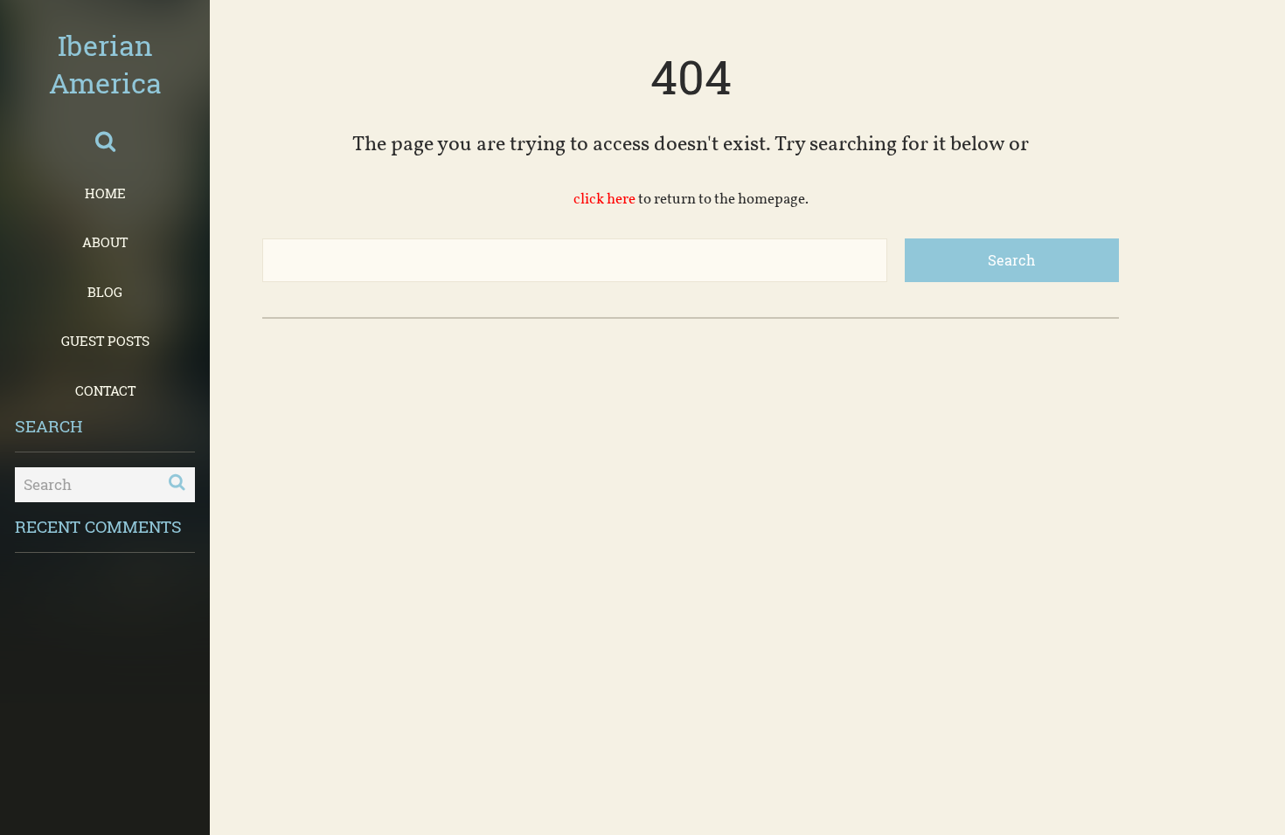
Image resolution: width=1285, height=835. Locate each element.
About (105, 242)
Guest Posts (105, 340)
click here (604, 200)
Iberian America (105, 63)
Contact (105, 390)
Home (105, 193)
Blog (104, 291)
